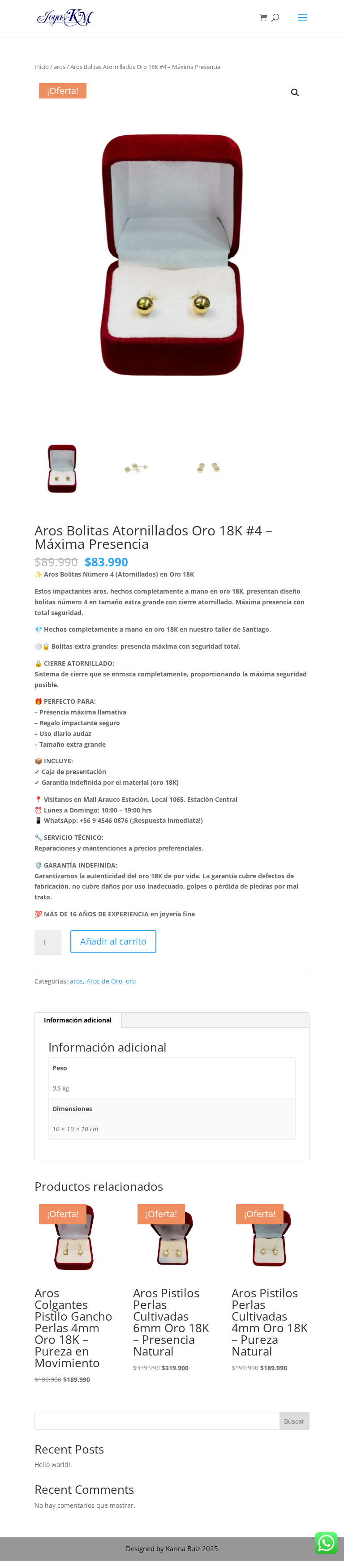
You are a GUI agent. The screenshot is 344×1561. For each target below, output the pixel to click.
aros (59, 67)
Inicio (41, 67)
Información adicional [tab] (78, 1020)
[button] (295, 93)
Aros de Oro (104, 981)
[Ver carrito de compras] (265, 18)
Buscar (294, 1421)
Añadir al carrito (113, 941)
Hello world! (52, 1464)
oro (131, 981)
